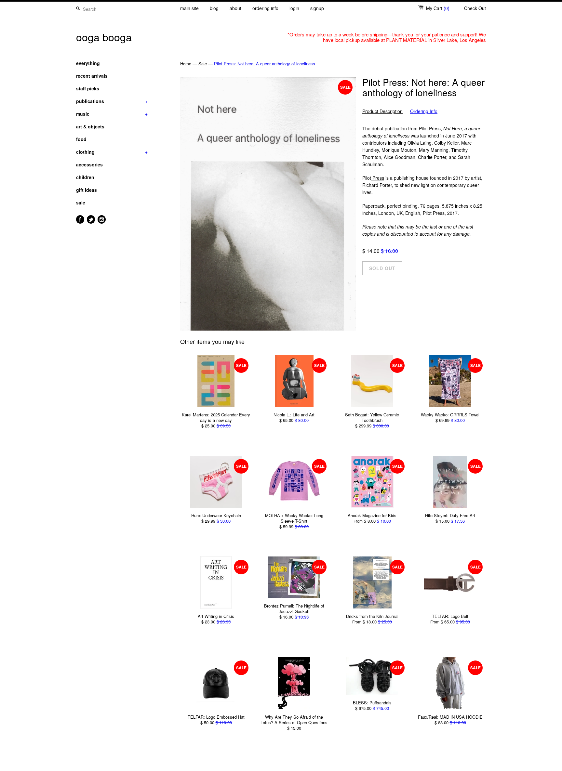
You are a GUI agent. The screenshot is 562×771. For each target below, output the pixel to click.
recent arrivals (92, 75)
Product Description (382, 111)
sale (80, 202)
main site (189, 8)
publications (112, 101)
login (294, 8)
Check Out (475, 8)
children (85, 177)
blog (214, 8)
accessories (89, 164)
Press (377, 178)
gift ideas (86, 190)
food (81, 139)
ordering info (265, 8)
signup (317, 8)
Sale (202, 63)
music (112, 114)
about (235, 8)
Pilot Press (430, 128)
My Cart (437, 8)
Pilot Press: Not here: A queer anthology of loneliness (264, 63)
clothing (112, 152)
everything (88, 63)
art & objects (90, 126)
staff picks (87, 88)
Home (185, 63)
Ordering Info (423, 111)
